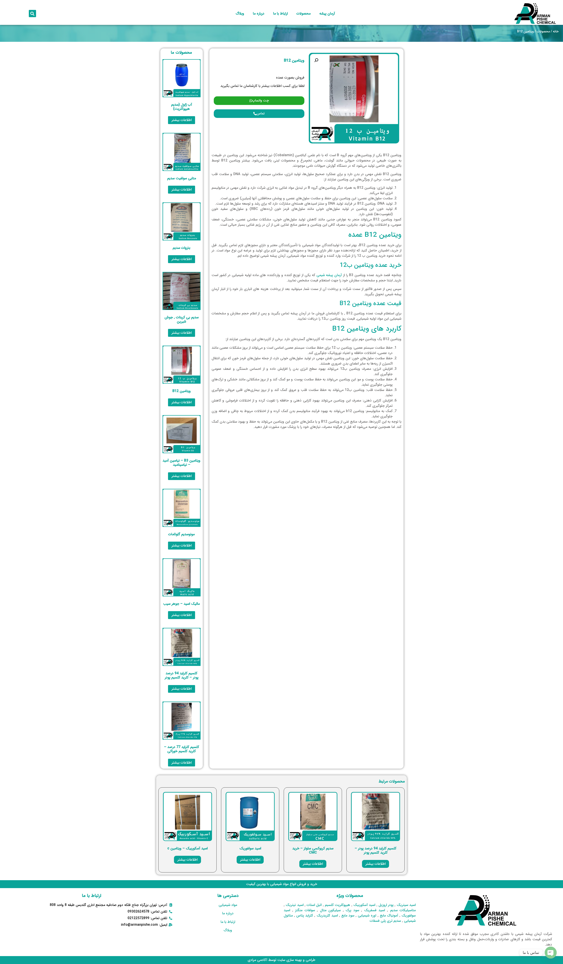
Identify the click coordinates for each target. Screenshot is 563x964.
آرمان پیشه (327, 13)
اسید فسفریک (374, 910)
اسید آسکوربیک (364, 905)
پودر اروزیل (385, 905)
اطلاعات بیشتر (182, 120)
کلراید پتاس (304, 915)
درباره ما (258, 13)
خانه (556, 31)
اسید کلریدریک (327, 915)
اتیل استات (314, 905)
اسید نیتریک (294, 905)
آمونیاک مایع (389, 915)
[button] (32, 13)
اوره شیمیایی (367, 915)
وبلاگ (240, 13)
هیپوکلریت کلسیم (337, 905)
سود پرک (352, 910)
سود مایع (347, 915)
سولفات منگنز (305, 910)
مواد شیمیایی (228, 905)
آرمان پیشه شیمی (329, 275)
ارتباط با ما (280, 13)
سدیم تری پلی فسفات (385, 921)
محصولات (303, 13)
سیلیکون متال (330, 910)
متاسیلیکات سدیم (403, 910)
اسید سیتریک (406, 905)
